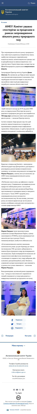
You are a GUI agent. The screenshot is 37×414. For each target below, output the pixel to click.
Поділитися (19, 320)
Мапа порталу (17, 346)
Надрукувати (19, 328)
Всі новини (4, 22)
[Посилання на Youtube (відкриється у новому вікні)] (17, 390)
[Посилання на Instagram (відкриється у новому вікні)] (23, 390)
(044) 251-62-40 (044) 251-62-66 (18, 366)
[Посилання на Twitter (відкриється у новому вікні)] (20, 390)
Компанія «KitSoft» (14, 410)
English (20, 393)
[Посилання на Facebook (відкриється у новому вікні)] (14, 390)
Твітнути (19, 324)
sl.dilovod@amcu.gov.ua (18, 372)
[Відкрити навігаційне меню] (2, 3)
